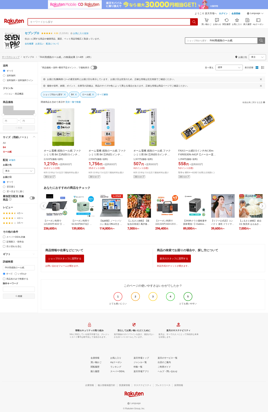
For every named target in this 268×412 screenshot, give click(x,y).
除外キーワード (10, 283)
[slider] (3, 114)
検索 (20, 128)
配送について (52, 44)
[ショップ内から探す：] (261, 41)
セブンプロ (32, 33)
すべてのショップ (11, 57)
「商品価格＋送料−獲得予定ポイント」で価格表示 (64, 67)
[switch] (32, 198)
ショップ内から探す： (198, 40)
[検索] (194, 21)
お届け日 (7, 177)
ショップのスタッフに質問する (64, 258)
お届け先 (7, 165)
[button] (255, 14)
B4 (4, 147)
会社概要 (29, 44)
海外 (13, 160)
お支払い (39, 44)
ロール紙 (7, 151)
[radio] (4, 71)
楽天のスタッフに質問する (174, 258)
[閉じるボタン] (261, 79)
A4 (4, 143)
